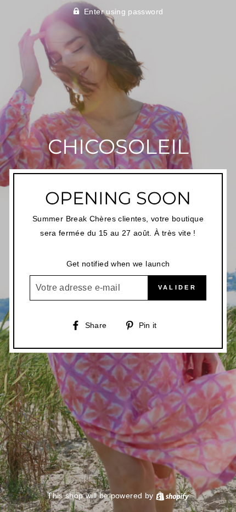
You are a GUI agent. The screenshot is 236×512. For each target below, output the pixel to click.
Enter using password (123, 11)
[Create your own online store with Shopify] (172, 495)
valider (177, 287)
